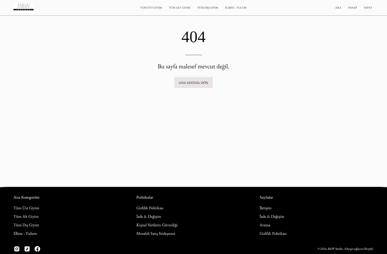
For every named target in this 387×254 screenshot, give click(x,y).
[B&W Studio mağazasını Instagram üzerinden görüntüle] (16, 248)
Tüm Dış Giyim (26, 224)
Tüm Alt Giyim (26, 216)
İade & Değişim (148, 216)
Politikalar (144, 197)
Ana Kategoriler (26, 197)
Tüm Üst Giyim (26, 207)
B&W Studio (335, 249)
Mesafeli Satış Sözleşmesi (155, 233)
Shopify (368, 249)
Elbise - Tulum (25, 233)
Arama (265, 224)
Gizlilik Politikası (149, 207)
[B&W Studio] (23, 7)
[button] (151, 7)
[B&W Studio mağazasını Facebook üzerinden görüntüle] (37, 248)
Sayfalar (266, 197)
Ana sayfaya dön (193, 82)
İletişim (265, 207)
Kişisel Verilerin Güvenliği (157, 224)
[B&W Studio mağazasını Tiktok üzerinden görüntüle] (27, 248)
